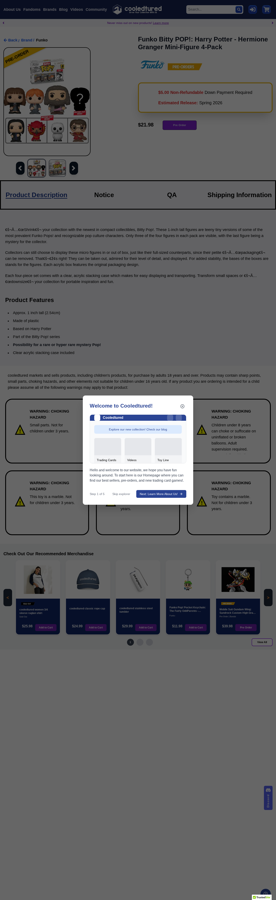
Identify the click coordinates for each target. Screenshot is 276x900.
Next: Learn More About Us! (159, 494)
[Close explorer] (182, 406)
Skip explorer (121, 494)
